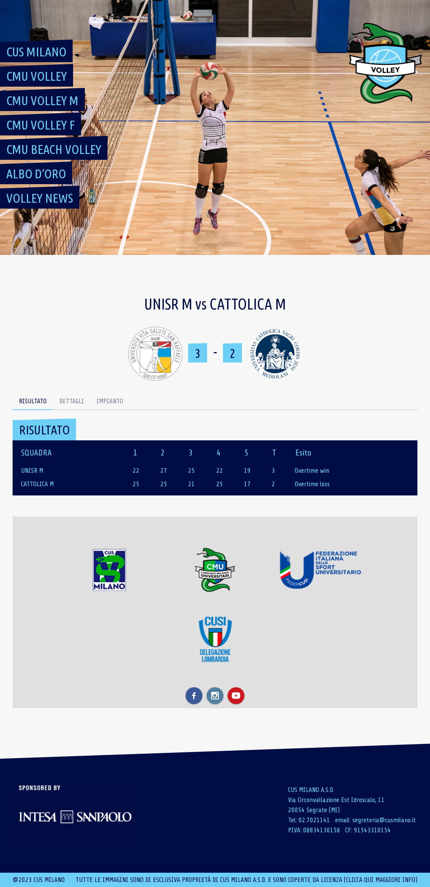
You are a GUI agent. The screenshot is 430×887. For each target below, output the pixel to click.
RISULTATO (33, 401)
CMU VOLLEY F (40, 125)
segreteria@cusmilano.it (384, 820)
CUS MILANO (36, 52)
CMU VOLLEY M (42, 100)
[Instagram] (215, 695)
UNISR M (32, 470)
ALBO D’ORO (36, 174)
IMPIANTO (110, 401)
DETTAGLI (71, 401)
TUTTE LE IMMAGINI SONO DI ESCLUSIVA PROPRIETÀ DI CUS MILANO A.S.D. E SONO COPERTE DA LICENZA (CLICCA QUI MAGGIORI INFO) (246, 880)
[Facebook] (194, 695)
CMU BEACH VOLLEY (53, 149)
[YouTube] (236, 695)
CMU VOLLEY (36, 76)
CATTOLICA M (37, 484)
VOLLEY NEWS (39, 198)
